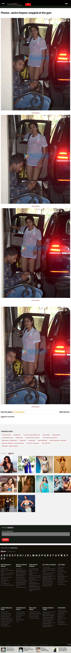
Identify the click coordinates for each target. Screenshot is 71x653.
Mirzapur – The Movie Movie (7, 573)
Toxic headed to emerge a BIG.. (50, 437)
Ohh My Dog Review (20, 578)
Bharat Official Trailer (62, 624)
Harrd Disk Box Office (47, 574)
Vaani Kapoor (61, 575)
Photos (11, 453)
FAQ (52, 645)
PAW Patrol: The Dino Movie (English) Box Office (49, 579)
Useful (61, 608)
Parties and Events (20, 612)
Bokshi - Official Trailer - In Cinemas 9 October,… (49, 620)
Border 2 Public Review (34, 588)
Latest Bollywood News (7, 437)
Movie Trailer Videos (34, 615)
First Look (18, 618)
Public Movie (33, 565)
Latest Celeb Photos (20, 613)
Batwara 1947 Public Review (33, 571)
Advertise (8, 645)
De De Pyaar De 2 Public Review (34, 590)
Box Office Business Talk (6, 618)
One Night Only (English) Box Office (49, 571)
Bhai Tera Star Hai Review (21, 580)
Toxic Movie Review (6, 435)
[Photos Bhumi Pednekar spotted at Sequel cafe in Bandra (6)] (8, 503)
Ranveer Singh (61, 570)
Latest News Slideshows (6, 621)
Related (4, 453)
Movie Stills (18, 616)
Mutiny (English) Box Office (49, 573)
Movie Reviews (4, 624)
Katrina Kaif (60, 568)
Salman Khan (23, 440)
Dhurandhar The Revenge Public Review (34, 583)
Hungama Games (62, 618)
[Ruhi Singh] (62, 464)
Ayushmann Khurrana (63, 581)
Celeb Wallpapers (20, 615)
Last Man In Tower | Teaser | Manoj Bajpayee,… (49, 612)
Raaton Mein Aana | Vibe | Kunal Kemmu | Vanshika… (49, 615)
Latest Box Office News (6, 615)
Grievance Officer (43, 645)
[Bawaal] (8, 484)
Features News (19, 437)
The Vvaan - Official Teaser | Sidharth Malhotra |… (49, 623)
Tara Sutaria (60, 582)
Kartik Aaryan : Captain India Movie (10, 446)
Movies (3, 551)
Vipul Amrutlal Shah (42, 440)
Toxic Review (19, 568)
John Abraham (61, 579)
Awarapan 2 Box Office (48, 581)
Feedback (25, 645)
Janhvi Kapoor (35, 113)
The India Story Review (21, 587)
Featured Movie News (6, 613)
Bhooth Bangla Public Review (34, 580)
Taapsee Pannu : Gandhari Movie (9, 440)
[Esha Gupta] (26, 503)
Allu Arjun (60, 573)
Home (1, 645)
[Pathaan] (62, 484)
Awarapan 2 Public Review (33, 574)
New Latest (32, 608)
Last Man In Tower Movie (6, 577)
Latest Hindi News (62, 610)
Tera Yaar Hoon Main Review (21, 585)
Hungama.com (61, 615)
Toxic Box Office (46, 435)
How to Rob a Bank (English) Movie (31, 435)
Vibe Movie (3, 582)
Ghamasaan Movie (5, 580)
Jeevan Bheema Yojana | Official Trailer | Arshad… (48, 618)
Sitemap (60, 619)
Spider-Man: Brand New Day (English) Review (21, 582)
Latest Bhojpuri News (62, 611)
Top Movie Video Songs (34, 612)
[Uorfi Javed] (26, 464)
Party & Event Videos (34, 616)
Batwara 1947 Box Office (48, 583)
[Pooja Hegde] (26, 484)
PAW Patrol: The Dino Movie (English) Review (21, 571)
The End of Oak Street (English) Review (21, 575)
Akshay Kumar (61, 567)
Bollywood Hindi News (6, 626)
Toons (17, 621)
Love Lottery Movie (5, 583)
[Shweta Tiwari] (8, 464)
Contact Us (33, 645)
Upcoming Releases (5, 622)
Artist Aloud (60, 616)
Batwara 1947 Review (20, 573)
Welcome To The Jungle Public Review (35, 578)
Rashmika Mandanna (62, 576)
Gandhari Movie (17, 435)
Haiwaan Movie (4, 578)
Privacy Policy (17, 645)
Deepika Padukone (62, 571)
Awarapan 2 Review (20, 577)
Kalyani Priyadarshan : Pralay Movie (58, 440)
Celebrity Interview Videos (35, 613)
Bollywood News (56, 435)
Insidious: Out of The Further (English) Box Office (49, 577)
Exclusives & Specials (34, 618)
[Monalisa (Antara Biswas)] (44, 464)
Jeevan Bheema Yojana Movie (6, 575)
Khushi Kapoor (31, 440)
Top (61, 564)
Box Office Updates (5, 616)
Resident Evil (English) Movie (7, 585)
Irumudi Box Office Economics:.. (32, 437)
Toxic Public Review (33, 568)
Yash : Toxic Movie (46, 443)
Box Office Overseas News (7, 619)
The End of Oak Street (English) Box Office (48, 585)
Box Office (49, 564)
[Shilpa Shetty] (44, 484)
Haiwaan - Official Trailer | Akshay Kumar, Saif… (48, 626)
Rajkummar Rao (61, 584)
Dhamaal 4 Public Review (35, 575)
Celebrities (11, 551)
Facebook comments (7, 417)
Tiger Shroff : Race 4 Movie (32, 443)
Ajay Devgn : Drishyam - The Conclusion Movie (13, 443)
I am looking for (7, 531)
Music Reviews (61, 622)
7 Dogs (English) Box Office (49, 568)
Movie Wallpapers (20, 619)
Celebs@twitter (61, 613)
